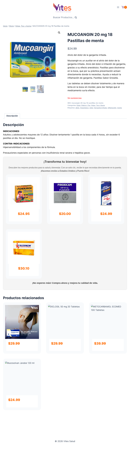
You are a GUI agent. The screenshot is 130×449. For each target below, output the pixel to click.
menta (119, 108)
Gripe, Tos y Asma (98, 105)
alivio (77, 108)
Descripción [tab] (12, 116)
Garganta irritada (100, 108)
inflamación (112, 108)
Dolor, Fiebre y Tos (83, 105)
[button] (59, 32)
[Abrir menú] (118, 7)
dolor (91, 108)
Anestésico (84, 108)
